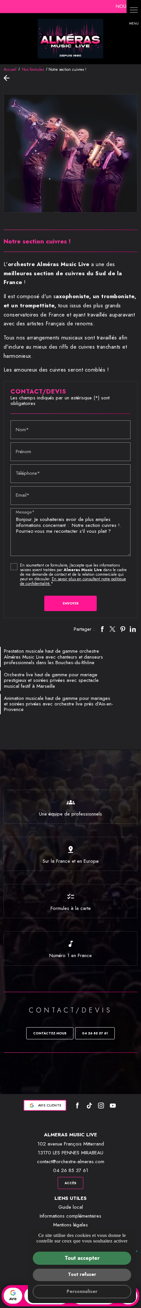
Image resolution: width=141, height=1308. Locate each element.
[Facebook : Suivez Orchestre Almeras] (77, 1105)
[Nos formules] (8, 78)
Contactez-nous (50, 1033)
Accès (70, 1183)
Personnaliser (82, 1291)
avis (13, 1299)
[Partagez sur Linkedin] (132, 629)
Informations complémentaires (70, 1216)
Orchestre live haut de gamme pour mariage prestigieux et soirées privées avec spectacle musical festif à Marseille (51, 680)
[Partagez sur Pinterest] (122, 629)
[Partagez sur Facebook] (102, 629)
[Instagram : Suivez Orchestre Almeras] (101, 1105)
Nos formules (33, 69)
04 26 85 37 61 (95, 1033)
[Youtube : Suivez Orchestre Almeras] (112, 1105)
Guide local (70, 1207)
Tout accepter (82, 1258)
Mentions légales (70, 1224)
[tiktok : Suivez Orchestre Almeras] (89, 1105)
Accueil (10, 69)
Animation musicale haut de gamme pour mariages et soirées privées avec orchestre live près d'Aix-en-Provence (58, 704)
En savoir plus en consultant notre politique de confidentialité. (73, 581)
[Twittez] (112, 629)
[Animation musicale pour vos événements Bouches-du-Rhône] (70, 38)
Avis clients (49, 1105)
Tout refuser (82, 1274)
